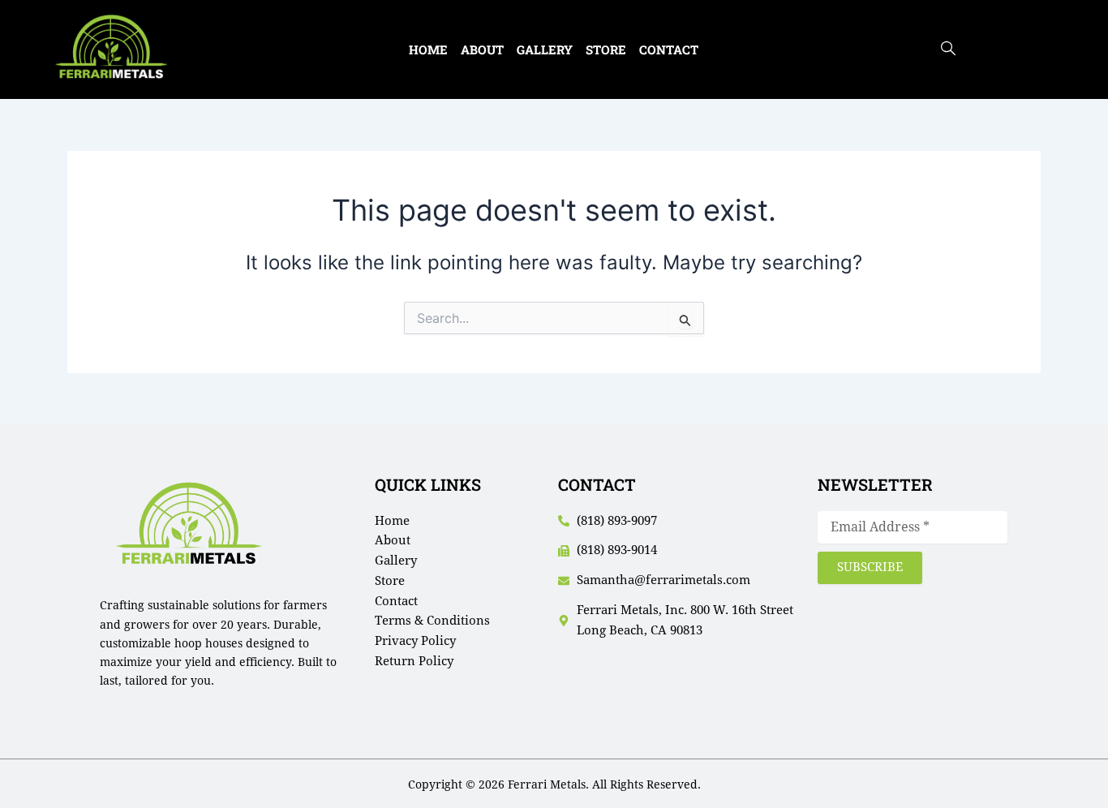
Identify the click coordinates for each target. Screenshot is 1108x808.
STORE (606, 49)
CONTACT (668, 49)
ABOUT (482, 49)
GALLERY (545, 49)
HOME (428, 49)
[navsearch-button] (948, 49)
